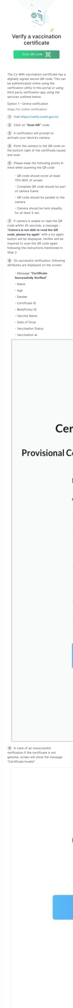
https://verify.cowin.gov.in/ (39, 117)
